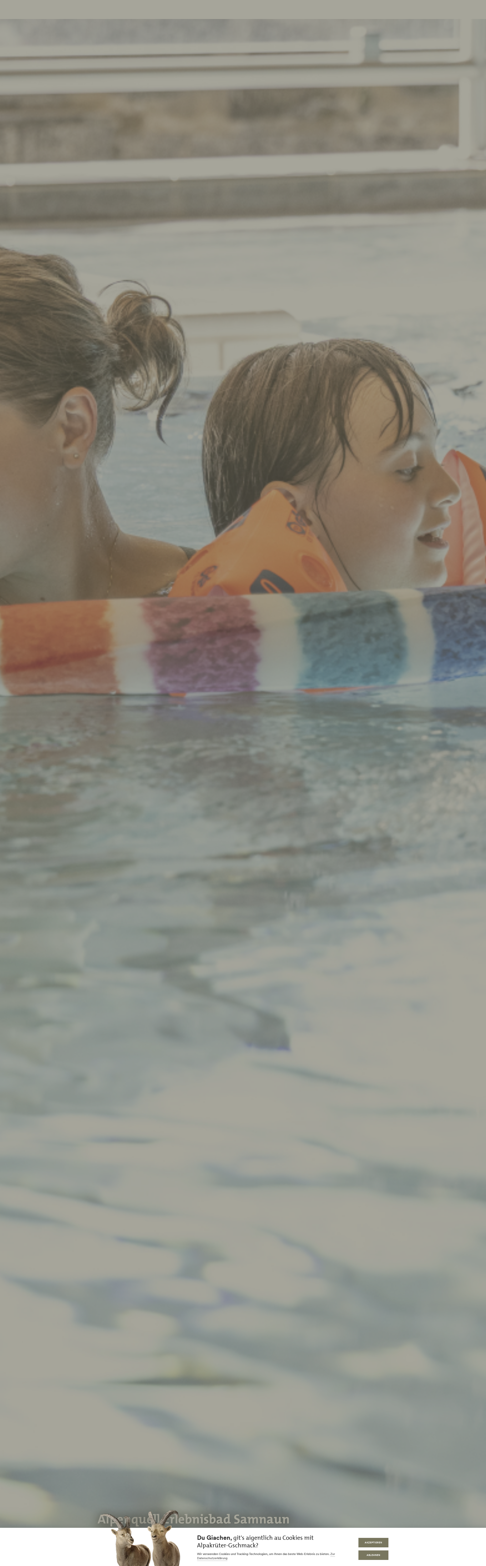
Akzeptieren (373, 1542)
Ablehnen (373, 1555)
